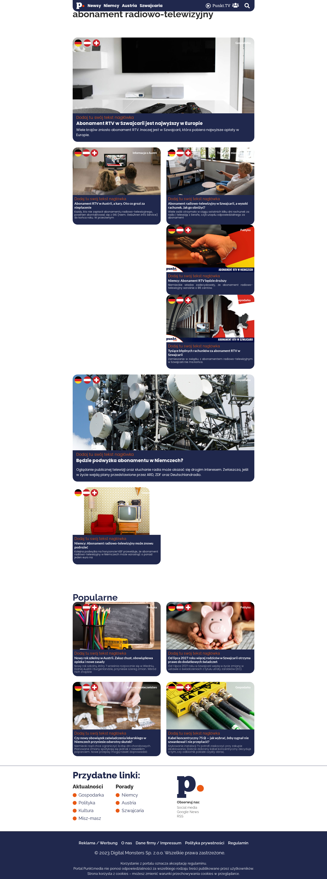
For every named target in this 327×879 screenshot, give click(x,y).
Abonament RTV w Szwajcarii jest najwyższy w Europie (139, 123)
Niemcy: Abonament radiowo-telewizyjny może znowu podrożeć (113, 545)
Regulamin (238, 843)
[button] (247, 5)
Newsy (94, 5)
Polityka (245, 230)
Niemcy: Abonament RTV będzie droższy (197, 281)
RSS (180, 816)
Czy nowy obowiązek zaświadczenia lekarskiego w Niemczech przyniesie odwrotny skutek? (110, 740)
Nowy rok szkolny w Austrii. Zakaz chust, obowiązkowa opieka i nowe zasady (113, 660)
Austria (129, 5)
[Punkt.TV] (208, 5)
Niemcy (111, 5)
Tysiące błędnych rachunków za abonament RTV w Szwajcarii (204, 352)
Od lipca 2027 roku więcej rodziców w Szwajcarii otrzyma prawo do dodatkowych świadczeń (209, 660)
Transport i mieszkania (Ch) (234, 152)
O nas (126, 843)
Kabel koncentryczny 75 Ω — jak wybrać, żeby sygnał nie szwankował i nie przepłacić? (208, 740)
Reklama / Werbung (98, 843)
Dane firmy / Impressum (158, 843)
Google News (188, 812)
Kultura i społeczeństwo (142, 687)
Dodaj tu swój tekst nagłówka (105, 117)
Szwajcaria (151, 5)
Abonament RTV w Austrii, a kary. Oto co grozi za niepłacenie (109, 205)
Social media (187, 807)
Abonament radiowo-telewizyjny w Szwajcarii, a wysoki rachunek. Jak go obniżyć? (208, 205)
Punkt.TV (221, 5)
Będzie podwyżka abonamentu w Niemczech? (129, 460)
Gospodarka (243, 43)
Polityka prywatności (204, 843)
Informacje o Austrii (145, 152)
